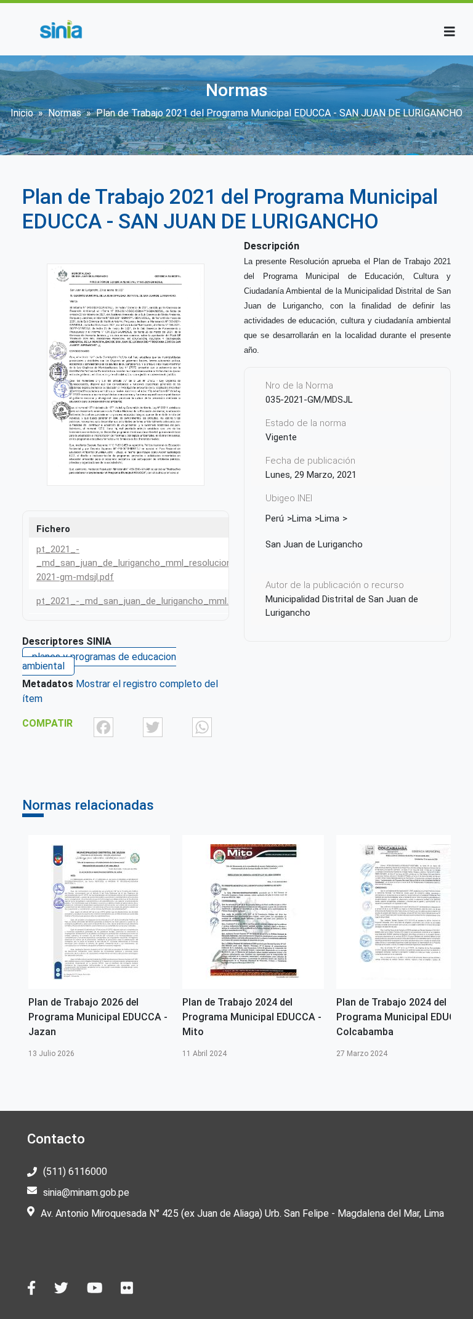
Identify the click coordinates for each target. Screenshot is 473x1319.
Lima (302, 518)
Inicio (21, 113)
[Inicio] (60, 29)
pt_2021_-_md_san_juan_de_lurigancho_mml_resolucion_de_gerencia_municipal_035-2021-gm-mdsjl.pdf (195, 563)
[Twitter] (152, 727)
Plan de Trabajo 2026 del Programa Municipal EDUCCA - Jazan (98, 1017)
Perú (274, 518)
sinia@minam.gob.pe (86, 1192)
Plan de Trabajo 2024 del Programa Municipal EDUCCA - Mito (251, 1017)
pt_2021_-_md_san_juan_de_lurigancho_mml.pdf (139, 601)
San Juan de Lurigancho (314, 544)
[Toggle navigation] (449, 32)
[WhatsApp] (202, 727)
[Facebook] (103, 727)
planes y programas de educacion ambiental (99, 661)
